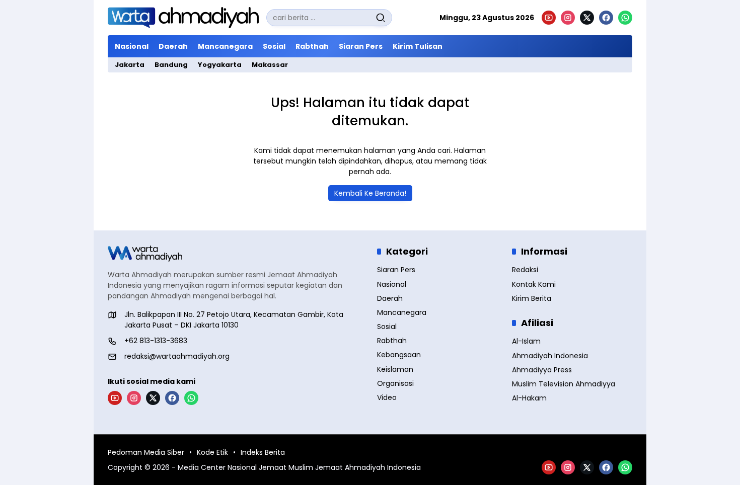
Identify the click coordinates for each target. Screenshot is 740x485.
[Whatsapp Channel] (625, 18)
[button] (380, 17)
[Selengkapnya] (235, 254)
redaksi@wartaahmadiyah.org (177, 356)
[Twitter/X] (587, 18)
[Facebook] (606, 18)
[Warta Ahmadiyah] (183, 17)
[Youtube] (549, 18)
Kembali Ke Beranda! (370, 193)
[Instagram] (568, 18)
